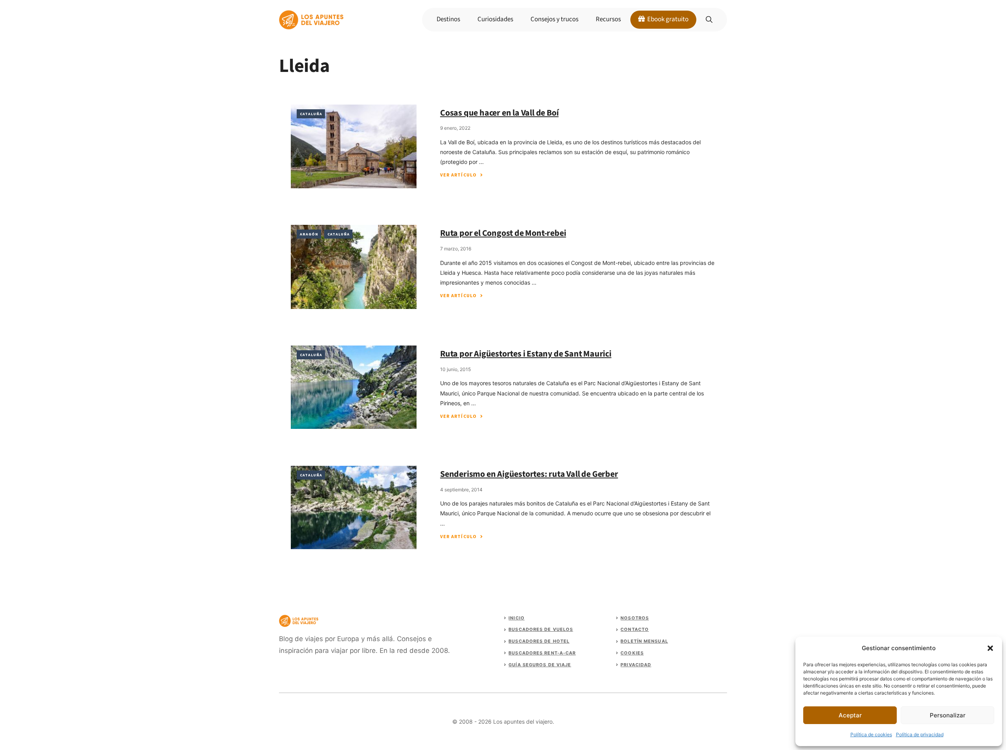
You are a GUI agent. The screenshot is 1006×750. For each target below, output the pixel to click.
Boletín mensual (644, 641)
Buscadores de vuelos (541, 629)
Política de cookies (871, 734)
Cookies (632, 653)
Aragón (309, 234)
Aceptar (850, 715)
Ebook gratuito (667, 19)
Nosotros (634, 618)
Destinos (448, 19)
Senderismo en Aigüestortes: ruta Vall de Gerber (529, 474)
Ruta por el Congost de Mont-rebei (503, 233)
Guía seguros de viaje (540, 664)
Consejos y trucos (554, 19)
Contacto (634, 629)
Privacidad (635, 664)
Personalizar (948, 715)
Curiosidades (495, 19)
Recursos (608, 19)
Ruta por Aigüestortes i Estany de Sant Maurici (525, 353)
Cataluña (311, 113)
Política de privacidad (920, 734)
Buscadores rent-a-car (542, 653)
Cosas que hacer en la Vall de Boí (499, 113)
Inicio (517, 618)
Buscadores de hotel (539, 641)
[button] (990, 648)
